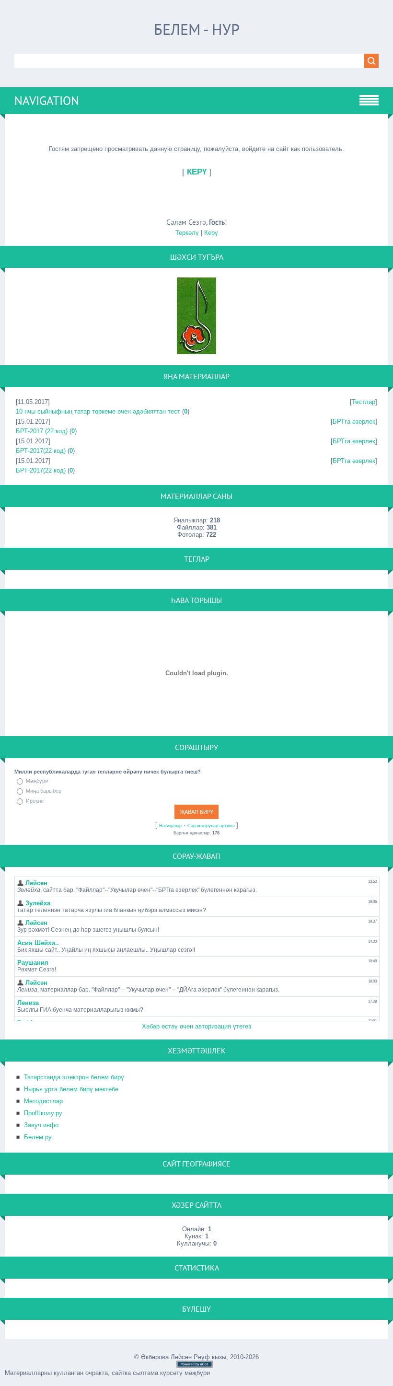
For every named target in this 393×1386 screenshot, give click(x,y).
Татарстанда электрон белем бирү (74, 1077)
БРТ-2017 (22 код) (42, 431)
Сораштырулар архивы (210, 825)
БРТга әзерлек (354, 421)
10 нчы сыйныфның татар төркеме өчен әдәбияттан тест (98, 411)
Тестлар (363, 401)
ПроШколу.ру (43, 1113)
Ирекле (35, 801)
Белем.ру (38, 1137)
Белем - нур (197, 29)
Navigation (46, 100)
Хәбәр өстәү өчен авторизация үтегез (196, 1026)
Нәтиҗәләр (170, 825)
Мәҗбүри (37, 781)
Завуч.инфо (41, 1125)
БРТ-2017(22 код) (41, 450)
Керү (211, 232)
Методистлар (43, 1101)
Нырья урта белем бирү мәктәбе (71, 1089)
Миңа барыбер (43, 791)
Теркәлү (187, 232)
